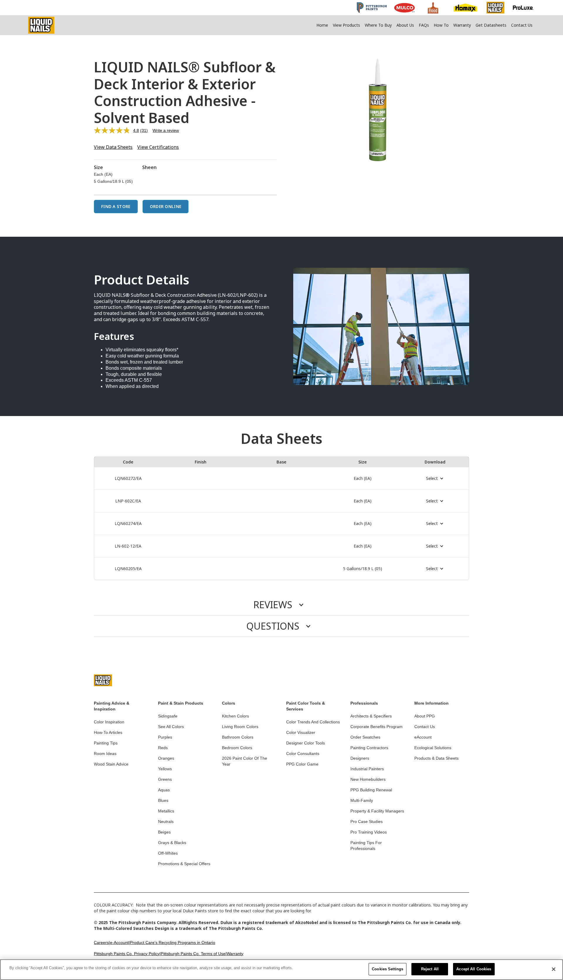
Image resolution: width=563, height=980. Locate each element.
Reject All (430, 969)
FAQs (424, 25)
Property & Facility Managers (377, 811)
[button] (435, 478)
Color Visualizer (300, 732)
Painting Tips (106, 743)
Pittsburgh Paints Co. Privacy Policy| (127, 953)
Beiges (164, 832)
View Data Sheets (113, 147)
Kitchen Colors (235, 716)
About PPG (424, 716)
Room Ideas (105, 753)
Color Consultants (302, 753)
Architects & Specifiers (371, 716)
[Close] (553, 969)
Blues (163, 800)
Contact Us (522, 25)
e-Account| (120, 942)
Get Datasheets (491, 25)
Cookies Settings (387, 969)
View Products (346, 25)
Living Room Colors (240, 726)
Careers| (102, 942)
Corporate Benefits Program (376, 726)
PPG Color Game (302, 764)
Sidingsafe (167, 716)
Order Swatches (365, 737)
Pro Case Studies (366, 821)
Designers (359, 758)
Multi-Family (361, 800)
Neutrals (166, 821)
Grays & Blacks (172, 842)
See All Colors (171, 726)
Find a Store (115, 206)
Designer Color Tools (305, 743)
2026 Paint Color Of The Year (244, 761)
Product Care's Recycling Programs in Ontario (172, 942)
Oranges (166, 758)
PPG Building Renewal (371, 790)
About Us (405, 25)
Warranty (462, 25)
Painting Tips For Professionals (366, 845)
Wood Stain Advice (111, 764)
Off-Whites (168, 853)
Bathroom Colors (237, 737)
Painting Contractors (369, 747)
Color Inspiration (109, 722)
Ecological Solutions (432, 747)
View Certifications (158, 147)
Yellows (165, 768)
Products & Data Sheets (436, 758)
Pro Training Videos (368, 832)
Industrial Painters (367, 768)
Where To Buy (378, 25)
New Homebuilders (368, 779)
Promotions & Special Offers (184, 863)
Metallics (166, 811)
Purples (165, 737)
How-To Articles (108, 732)
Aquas (164, 790)
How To (441, 25)
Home (322, 25)
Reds (163, 747)
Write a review (165, 130)
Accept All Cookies (473, 969)
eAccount (423, 737)
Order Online (166, 206)
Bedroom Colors (237, 747)
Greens (165, 779)
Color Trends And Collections (313, 722)
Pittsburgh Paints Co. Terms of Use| (194, 953)
